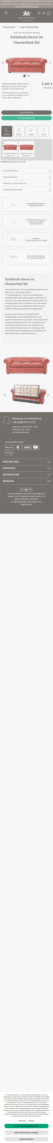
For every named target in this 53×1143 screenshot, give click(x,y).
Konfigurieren (27, 1139)
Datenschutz (22, 1120)
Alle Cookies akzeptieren (26, 1126)
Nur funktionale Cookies (26, 1132)
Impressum (31, 1120)
